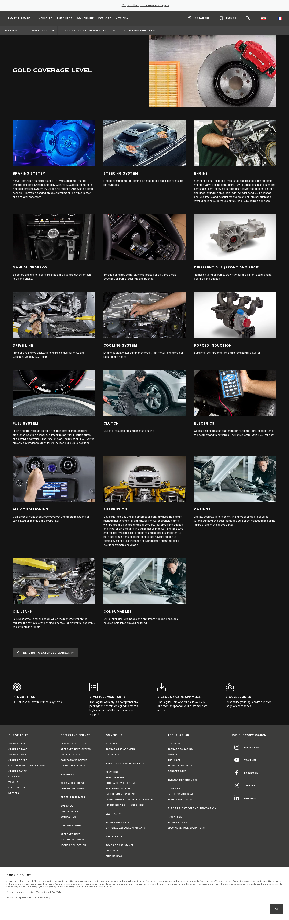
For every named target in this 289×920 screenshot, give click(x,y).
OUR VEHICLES (69, 811)
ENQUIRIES (112, 851)
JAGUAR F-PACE (17, 744)
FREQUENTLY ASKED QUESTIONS (125, 805)
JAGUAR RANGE (17, 771)
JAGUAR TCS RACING (180, 749)
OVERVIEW (67, 806)
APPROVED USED (71, 834)
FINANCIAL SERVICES (73, 766)
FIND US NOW (114, 856)
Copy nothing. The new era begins (145, 5)
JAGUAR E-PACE (17, 749)
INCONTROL (113, 755)
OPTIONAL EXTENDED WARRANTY (126, 828)
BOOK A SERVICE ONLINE (121, 783)
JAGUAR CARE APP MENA (121, 749)
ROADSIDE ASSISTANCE (120, 845)
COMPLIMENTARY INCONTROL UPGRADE (129, 799)
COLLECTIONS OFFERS (74, 760)
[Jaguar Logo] (18, 18)
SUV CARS (14, 777)
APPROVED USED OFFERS (76, 749)
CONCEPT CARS (177, 771)
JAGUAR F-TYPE (17, 760)
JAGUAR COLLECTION (73, 845)
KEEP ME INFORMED (72, 788)
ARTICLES (173, 755)
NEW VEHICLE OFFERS (74, 744)
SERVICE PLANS (115, 777)
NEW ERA (13, 793)
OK (277, 909)
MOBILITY (111, 744)
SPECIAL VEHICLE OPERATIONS (26, 766)
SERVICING (112, 772)
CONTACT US (68, 817)
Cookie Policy (105, 887)
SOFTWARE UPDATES (118, 788)
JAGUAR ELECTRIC (179, 822)
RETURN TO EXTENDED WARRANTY (48, 653)
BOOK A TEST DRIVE (73, 783)
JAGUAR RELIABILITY (180, 766)
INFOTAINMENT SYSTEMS (120, 794)
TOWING (13, 782)
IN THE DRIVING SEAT (180, 794)
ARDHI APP (174, 760)
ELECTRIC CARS (17, 788)
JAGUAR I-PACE (17, 755)
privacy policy (18, 887)
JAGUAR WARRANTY (117, 822)
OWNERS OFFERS (71, 755)
